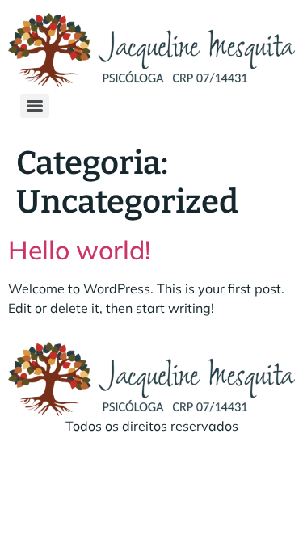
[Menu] (34, 106)
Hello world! (79, 250)
